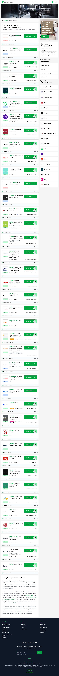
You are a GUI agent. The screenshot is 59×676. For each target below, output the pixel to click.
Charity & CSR (24, 629)
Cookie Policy (29, 670)
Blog (36, 2)
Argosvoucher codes (33, 462)
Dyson (11, 603)
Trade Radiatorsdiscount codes (31, 381)
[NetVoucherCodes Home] (6, 2)
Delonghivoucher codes (32, 449)
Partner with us (24, 626)
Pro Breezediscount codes (32, 515)
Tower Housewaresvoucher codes (31, 66)
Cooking (43, 69)
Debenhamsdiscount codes (31, 174)
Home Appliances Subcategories (48, 52)
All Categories (43, 630)
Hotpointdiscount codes (32, 475)
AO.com (27, 595)
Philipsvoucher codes (32, 395)
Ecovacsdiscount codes (32, 556)
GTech (14, 603)
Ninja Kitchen (20, 611)
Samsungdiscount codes (32, 148)
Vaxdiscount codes (33, 325)
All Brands (42, 632)
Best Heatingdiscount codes (31, 243)
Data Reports (4, 639)
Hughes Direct (33, 597)
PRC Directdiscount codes (32, 312)
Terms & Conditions (29, 672)
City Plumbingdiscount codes (31, 502)
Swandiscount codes (32, 435)
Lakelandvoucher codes (32, 368)
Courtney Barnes (11, 110)
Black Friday (4, 635)
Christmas (4, 637)
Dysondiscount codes (32, 201)
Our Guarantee (43, 626)
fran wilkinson (9, 191)
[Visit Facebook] (23, 642)
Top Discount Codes (6, 624)
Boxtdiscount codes (33, 161)
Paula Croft (10, 385)
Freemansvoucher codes (32, 355)
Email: (18, 649)
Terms (35, 44)
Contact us (42, 629)
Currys (31, 595)
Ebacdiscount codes (33, 569)
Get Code (45, 35)
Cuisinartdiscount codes (32, 80)
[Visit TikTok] (31, 642)
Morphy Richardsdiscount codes (32, 39)
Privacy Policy (29, 669)
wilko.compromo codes (32, 134)
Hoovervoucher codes (32, 528)
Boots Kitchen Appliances (10, 599)
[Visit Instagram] (26, 642)
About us (23, 624)
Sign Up (39, 652)
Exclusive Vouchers (6, 626)
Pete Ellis (8, 97)
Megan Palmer (10, 57)
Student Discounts (6, 627)
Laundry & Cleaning (46, 73)
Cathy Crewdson (11, 44)
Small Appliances (45, 65)
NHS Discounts (5, 629)
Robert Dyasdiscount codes (31, 93)
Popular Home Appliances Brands (48, 55)
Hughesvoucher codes (32, 286)
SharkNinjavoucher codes (32, 54)
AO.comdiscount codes (32, 107)
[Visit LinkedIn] (28, 642)
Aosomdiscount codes (32, 214)
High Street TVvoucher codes (31, 422)
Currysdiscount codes (32, 121)
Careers (22, 627)
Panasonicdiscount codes (32, 299)
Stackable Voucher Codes (7, 634)
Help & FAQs (42, 624)
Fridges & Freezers (45, 77)
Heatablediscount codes (32, 408)
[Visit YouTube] (36, 642)
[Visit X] (33, 642)
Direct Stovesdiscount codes (31, 339)
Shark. (19, 603)
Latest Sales (4, 630)
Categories (6, 20)
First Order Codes (5, 632)
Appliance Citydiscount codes (31, 259)
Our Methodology (43, 627)
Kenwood (6, 610)
